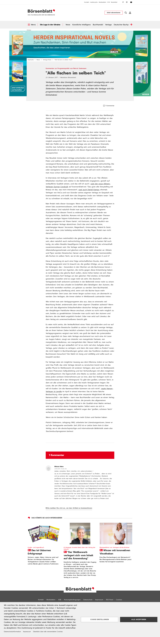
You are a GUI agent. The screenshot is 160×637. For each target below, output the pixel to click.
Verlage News (47, 60)
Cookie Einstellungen (99, 619)
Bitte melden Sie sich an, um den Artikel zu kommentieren (69, 508)
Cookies (119, 600)
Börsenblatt (41, 11)
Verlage (108, 24)
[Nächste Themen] (131, 24)
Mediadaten (102, 2)
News (68, 24)
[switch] (32, 25)
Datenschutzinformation (12, 631)
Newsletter (114, 2)
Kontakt (86, 2)
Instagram (127, 2)
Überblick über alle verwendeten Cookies (48, 631)
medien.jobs (94, 2)
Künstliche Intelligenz (81, 24)
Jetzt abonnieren (113, 13)
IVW (108, 2)
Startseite (31, 60)
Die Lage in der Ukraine (50, 24)
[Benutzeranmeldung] (130, 12)
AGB (59, 600)
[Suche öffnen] (126, 12)
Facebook (123, 2)
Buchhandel (98, 24)
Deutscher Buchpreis (123, 24)
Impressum (99, 600)
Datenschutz (87, 600)
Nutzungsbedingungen (72, 600)
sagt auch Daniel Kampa (88, 189)
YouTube (131, 2)
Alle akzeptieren (138, 619)
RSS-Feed (109, 600)
